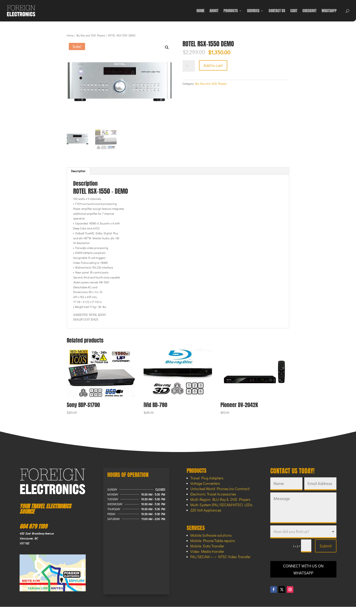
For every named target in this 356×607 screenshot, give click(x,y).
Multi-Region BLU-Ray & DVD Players (220, 499)
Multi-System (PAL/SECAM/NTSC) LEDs (221, 504)
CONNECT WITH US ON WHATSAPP (303, 569)
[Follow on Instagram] (290, 589)
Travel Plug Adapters (206, 478)
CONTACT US (277, 11)
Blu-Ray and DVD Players (90, 35)
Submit (326, 545)
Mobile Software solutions (211, 535)
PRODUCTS (231, 11)
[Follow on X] (282, 589)
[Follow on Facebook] (273, 589)
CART (293, 11)
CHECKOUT (309, 11)
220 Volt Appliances (205, 510)
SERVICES (253, 11)
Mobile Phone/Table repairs (212, 540)
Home (70, 35)
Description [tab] (78, 171)
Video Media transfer (207, 551)
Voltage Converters (205, 483)
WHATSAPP (329, 11)
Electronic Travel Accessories (213, 494)
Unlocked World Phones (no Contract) (219, 488)
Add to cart (213, 65)
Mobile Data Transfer (207, 546)
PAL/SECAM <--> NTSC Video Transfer (220, 556)
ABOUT (214, 11)
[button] (167, 47)
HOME (200, 11)
